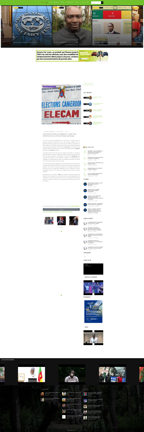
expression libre (69, 2)
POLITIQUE (21, 7)
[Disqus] (61, 249)
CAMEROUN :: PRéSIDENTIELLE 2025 (50, 86)
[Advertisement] (72, 70)
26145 (95, 154)
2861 (73, 418)
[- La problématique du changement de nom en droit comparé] (85, 223)
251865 (96, 200)
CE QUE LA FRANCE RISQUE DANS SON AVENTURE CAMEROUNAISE (95, 174)
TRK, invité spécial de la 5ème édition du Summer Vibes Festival (52, 399)
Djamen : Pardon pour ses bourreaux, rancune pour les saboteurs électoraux (95, 411)
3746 (94, 419)
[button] (102, 2)
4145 (94, 407)
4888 (94, 402)
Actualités (56, 2)
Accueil (50, 2)
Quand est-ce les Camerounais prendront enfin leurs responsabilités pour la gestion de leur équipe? (95, 197)
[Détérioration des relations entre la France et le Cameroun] (85, 158)
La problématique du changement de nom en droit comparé (95, 223)
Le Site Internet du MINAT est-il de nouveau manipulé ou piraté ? (70, 42)
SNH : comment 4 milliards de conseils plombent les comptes (73, 399)
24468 (96, 165)
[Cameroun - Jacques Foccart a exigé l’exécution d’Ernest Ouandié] (85, 164)
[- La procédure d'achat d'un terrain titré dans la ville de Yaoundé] (85, 248)
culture (62, 2)
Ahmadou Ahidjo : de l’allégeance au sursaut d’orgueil (95, 169)
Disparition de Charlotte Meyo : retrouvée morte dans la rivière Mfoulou (74, 416)
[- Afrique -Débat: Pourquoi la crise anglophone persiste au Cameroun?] (85, 184)
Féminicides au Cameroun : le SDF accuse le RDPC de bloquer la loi (110, 42)
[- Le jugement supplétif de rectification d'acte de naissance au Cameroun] (85, 241)
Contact (77, 2)
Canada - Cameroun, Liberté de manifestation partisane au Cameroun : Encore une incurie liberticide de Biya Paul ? (94, 210)
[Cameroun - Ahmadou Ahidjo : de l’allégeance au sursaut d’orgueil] (85, 169)
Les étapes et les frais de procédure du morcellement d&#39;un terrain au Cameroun (94, 228)
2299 (52, 400)
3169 (73, 395)
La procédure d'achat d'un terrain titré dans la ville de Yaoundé (95, 248)
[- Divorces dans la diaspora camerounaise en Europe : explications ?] (85, 190)
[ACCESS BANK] (72, 56)
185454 (96, 237)
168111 (95, 249)
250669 (97, 206)
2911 (73, 412)
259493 (95, 193)
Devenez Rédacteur (89, 84)
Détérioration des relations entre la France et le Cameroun (95, 158)
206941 (95, 231)
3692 (52, 395)
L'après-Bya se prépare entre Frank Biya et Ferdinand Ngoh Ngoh (95, 400)
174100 (95, 244)
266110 (95, 186)
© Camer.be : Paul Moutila (49, 131)
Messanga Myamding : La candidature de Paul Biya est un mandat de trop (95, 406)
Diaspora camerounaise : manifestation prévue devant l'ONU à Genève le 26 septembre (95, 393)
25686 (95, 160)
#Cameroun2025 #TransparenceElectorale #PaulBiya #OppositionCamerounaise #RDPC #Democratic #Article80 (61, 209)
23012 (96, 176)
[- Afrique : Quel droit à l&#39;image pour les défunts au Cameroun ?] (85, 204)
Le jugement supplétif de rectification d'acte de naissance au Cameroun (95, 241)
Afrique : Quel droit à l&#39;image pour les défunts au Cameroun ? (95, 204)
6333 (94, 396)
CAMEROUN (17, 7)
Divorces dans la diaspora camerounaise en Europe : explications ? (93, 190)
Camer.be (74, 430)
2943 (73, 406)
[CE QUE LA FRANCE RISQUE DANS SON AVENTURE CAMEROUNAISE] (85, 174)
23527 (95, 170)
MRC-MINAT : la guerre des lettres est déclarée (26, 42)
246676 (96, 213)
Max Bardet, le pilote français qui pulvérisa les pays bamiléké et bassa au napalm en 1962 (95, 152)
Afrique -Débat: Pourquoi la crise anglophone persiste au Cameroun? (95, 184)
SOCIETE (61, 7)
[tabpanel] (49, 220)
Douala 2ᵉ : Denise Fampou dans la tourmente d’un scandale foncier (94, 417)
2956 (73, 400)
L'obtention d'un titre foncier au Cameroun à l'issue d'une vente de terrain (95, 235)
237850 (95, 224)
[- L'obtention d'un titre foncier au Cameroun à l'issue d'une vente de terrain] (85, 235)
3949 (94, 413)
